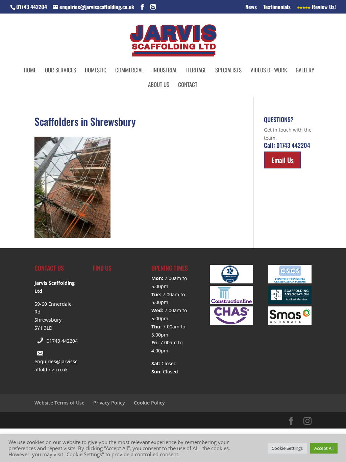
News (251, 7)
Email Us (282, 160)
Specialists (228, 71)
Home (30, 71)
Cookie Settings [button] (287, 448)
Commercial (129, 71)
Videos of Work (268, 71)
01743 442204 (62, 341)
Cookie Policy (149, 402)
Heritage (196, 71)
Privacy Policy (109, 402)
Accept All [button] (323, 448)
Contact (187, 85)
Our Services (60, 71)
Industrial (164, 71)
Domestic (95, 71)
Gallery (305, 71)
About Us (158, 85)
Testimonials (277, 7)
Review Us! (323, 7)
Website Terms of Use (59, 402)
